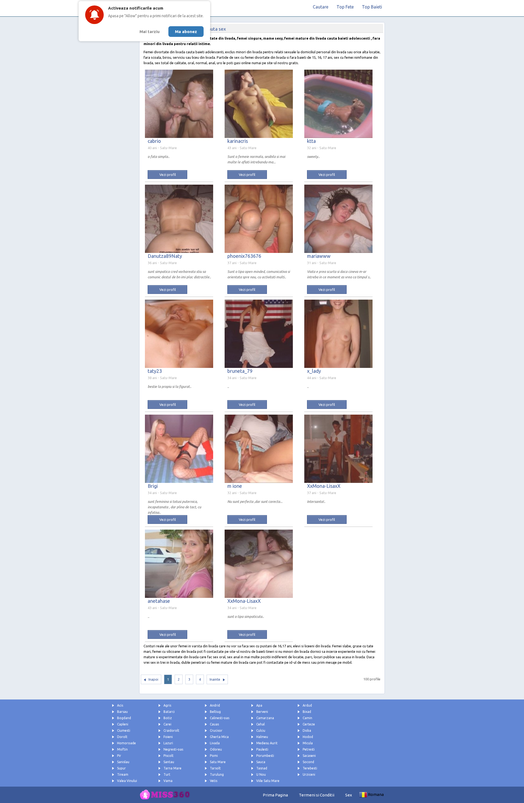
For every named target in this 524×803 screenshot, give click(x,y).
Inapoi (153, 679)
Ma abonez (186, 31)
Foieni (168, 737)
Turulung (217, 774)
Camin (307, 718)
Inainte (215, 679)
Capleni (122, 724)
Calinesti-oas (219, 718)
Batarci (169, 711)
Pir (119, 755)
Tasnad (261, 768)
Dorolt (122, 737)
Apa (259, 705)
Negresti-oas (173, 749)
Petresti (309, 749)
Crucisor (216, 730)
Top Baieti (372, 6)
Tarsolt (215, 768)
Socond (308, 762)
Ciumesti (123, 730)
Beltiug (215, 711)
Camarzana (265, 718)
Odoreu (216, 749)
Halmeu (262, 737)
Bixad (307, 711)
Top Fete (345, 6)
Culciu (260, 730)
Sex (348, 795)
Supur (121, 768)
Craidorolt (171, 730)
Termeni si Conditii (316, 795)
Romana (376, 794)
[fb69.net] (166, 794)
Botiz (167, 718)
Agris (167, 705)
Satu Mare (218, 762)
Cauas (214, 724)
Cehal (260, 724)
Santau (168, 762)
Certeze (309, 724)
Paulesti (262, 749)
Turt (166, 774)
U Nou (261, 774)
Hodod (308, 737)
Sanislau (123, 762)
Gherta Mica (219, 737)
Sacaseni (309, 755)
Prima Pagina (275, 795)
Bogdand (124, 718)
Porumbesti (265, 755)
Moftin (122, 749)
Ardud (307, 705)
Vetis (213, 781)
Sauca (260, 762)
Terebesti (310, 768)
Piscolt (168, 755)
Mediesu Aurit (267, 743)
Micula (308, 743)
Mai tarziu (149, 31)
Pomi (214, 755)
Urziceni (309, 774)
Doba (307, 730)
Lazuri (168, 743)
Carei (167, 724)
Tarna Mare (172, 768)
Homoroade (126, 743)
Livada (215, 743)
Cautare (320, 6)
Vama (167, 781)
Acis (120, 705)
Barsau (122, 711)
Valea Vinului (127, 781)
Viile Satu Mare (267, 781)
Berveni (262, 711)
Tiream (122, 774)
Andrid (215, 705)
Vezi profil (167, 174)
